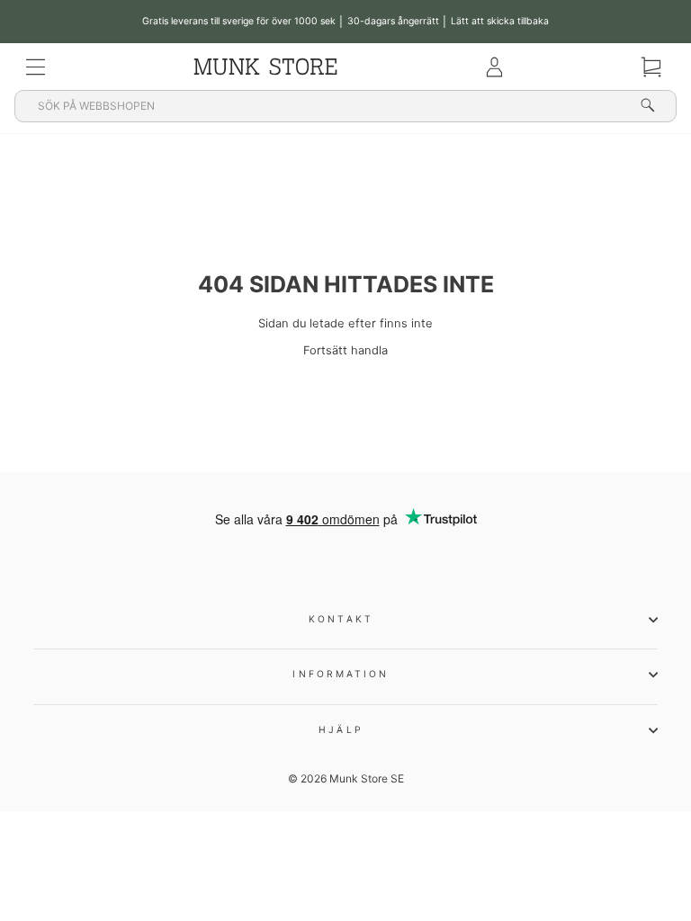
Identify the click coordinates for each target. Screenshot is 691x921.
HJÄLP (341, 729)
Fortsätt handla (345, 350)
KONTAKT (341, 618)
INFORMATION (340, 673)
